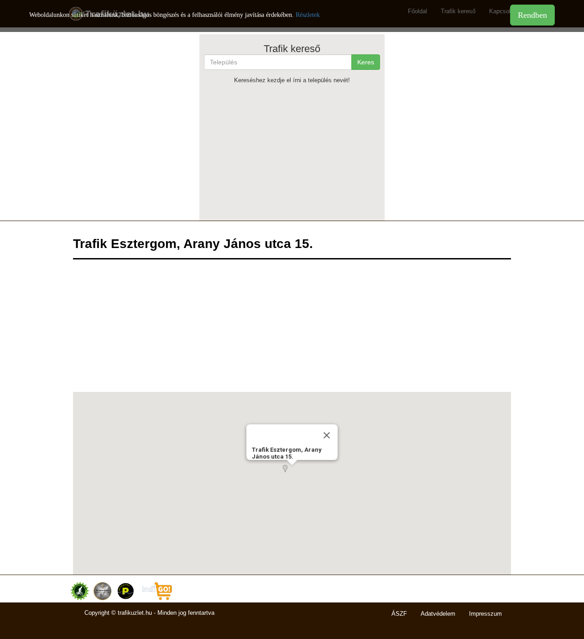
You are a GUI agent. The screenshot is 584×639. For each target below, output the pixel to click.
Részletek (308, 14)
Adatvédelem (438, 613)
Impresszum (485, 613)
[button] (292, 474)
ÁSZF (399, 613)
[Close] (327, 435)
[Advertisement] (292, 152)
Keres (365, 62)
